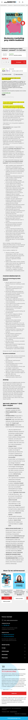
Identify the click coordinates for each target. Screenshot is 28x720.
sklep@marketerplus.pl (8, 634)
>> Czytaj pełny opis (6, 92)
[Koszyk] (26, 2)
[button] (2, 2)
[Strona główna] (10, 2)
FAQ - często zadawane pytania (11, 620)
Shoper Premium (13, 711)
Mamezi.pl (24, 713)
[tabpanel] (14, 334)
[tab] (14, 95)
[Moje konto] (22, 2)
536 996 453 (6, 625)
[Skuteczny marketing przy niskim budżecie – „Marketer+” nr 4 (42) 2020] (14, 26)
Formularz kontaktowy (8, 636)
